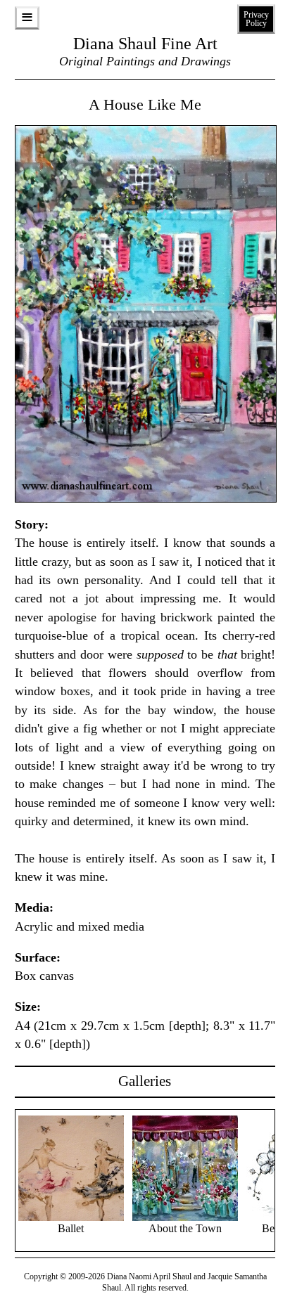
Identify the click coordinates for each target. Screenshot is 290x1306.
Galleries (144, 1081)
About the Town (185, 1228)
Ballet (71, 1228)
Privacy (256, 19)
